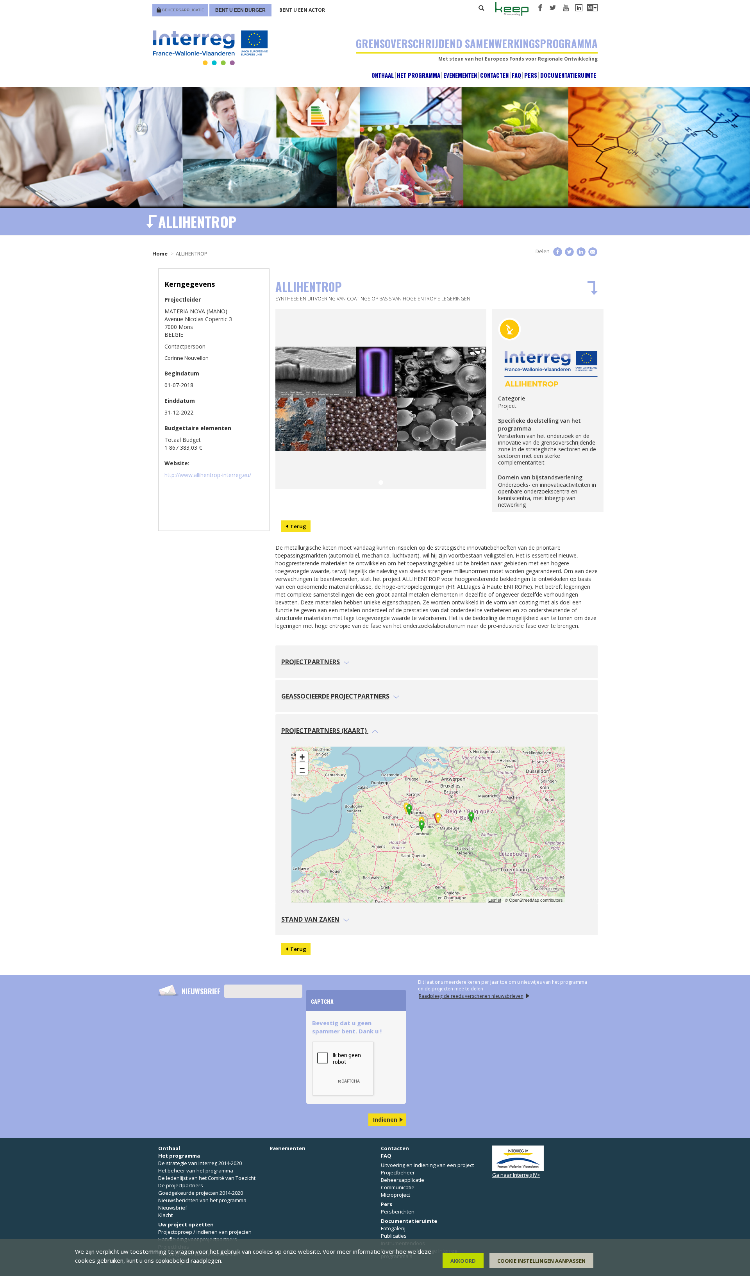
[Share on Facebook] (557, 252)
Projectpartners (310, 662)
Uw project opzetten (186, 1224)
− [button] (302, 769)
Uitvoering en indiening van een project (427, 1165)
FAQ (516, 75)
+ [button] (302, 757)
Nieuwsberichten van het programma (202, 1200)
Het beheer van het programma (195, 1170)
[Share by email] (593, 252)
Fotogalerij (393, 1228)
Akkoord (463, 1260)
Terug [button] (298, 526)
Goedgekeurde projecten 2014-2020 (200, 1192)
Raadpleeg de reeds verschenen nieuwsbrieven (471, 996)
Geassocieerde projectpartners (335, 696)
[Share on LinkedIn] (581, 252)
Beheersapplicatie (183, 10)
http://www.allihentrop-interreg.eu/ (207, 475)
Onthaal (382, 75)
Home (160, 253)
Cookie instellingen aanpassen (541, 1260)
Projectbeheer (398, 1172)
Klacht (165, 1215)
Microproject (395, 1194)
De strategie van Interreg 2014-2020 (200, 1163)
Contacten (494, 75)
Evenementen (460, 75)
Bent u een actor (302, 10)
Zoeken (482, 8)
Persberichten (397, 1211)
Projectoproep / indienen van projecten (205, 1231)
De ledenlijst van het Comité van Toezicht (206, 1177)
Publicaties (394, 1235)
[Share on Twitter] (569, 252)
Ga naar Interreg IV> (516, 1174)
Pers (530, 75)
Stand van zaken (310, 919)
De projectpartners (180, 1185)
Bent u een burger (240, 10)
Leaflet (494, 900)
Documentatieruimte (568, 75)
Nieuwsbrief (201, 991)
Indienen (385, 1119)
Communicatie (397, 1187)
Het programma (418, 75)
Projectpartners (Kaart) (324, 730)
